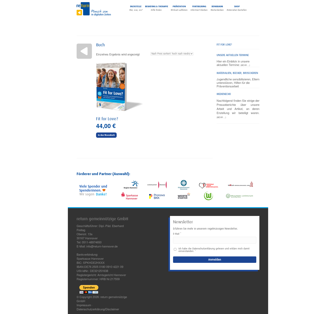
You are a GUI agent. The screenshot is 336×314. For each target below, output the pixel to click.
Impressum (84, 305)
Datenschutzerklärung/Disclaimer (98, 309)
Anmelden (214, 259)
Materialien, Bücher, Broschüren (237, 73)
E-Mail (176, 234)
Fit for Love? (224, 44)
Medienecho (224, 94)
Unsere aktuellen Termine (233, 55)
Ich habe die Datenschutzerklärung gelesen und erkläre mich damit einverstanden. (213, 250)
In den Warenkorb (106, 135)
